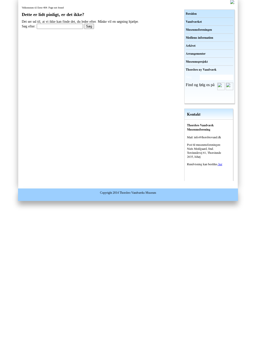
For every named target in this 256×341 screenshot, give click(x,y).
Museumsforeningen (199, 29)
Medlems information (199, 37)
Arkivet (191, 45)
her (220, 164)
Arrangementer (196, 53)
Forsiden (191, 13)
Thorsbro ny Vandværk (201, 69)
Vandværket (194, 21)
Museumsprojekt (197, 61)
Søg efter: (29, 26)
